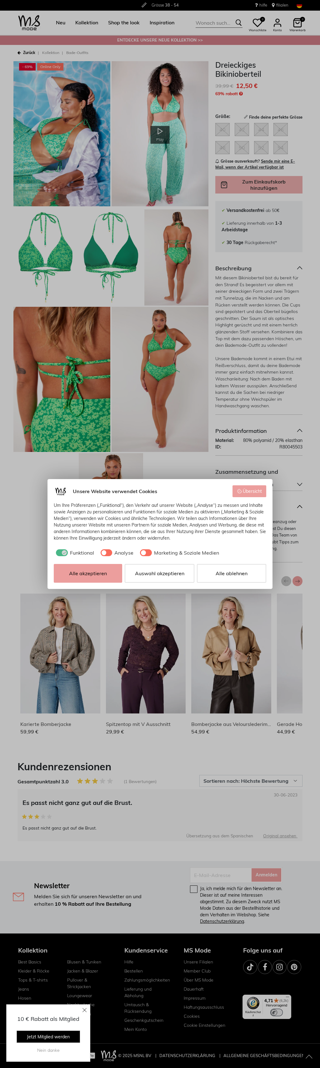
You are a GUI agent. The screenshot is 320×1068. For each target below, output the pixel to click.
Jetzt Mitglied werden (48, 1037)
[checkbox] (74, 552)
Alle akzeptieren (88, 573)
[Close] (84, 1009)
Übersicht (252, 491)
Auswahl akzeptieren (159, 573)
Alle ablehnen (232, 573)
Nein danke (48, 1050)
